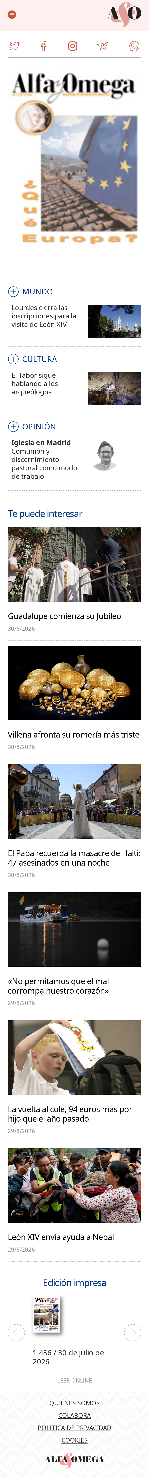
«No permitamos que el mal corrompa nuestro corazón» (58, 985)
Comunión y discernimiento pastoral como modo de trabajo (44, 463)
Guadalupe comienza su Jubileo (64, 615)
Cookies (75, 1440)
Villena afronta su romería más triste (73, 734)
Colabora (74, 1415)
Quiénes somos (74, 1403)
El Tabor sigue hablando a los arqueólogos (34, 383)
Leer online (74, 1380)
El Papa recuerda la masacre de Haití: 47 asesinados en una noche (74, 857)
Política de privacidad (74, 1428)
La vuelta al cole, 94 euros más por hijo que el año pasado (70, 1113)
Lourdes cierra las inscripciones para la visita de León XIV (43, 316)
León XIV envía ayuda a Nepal (61, 1236)
